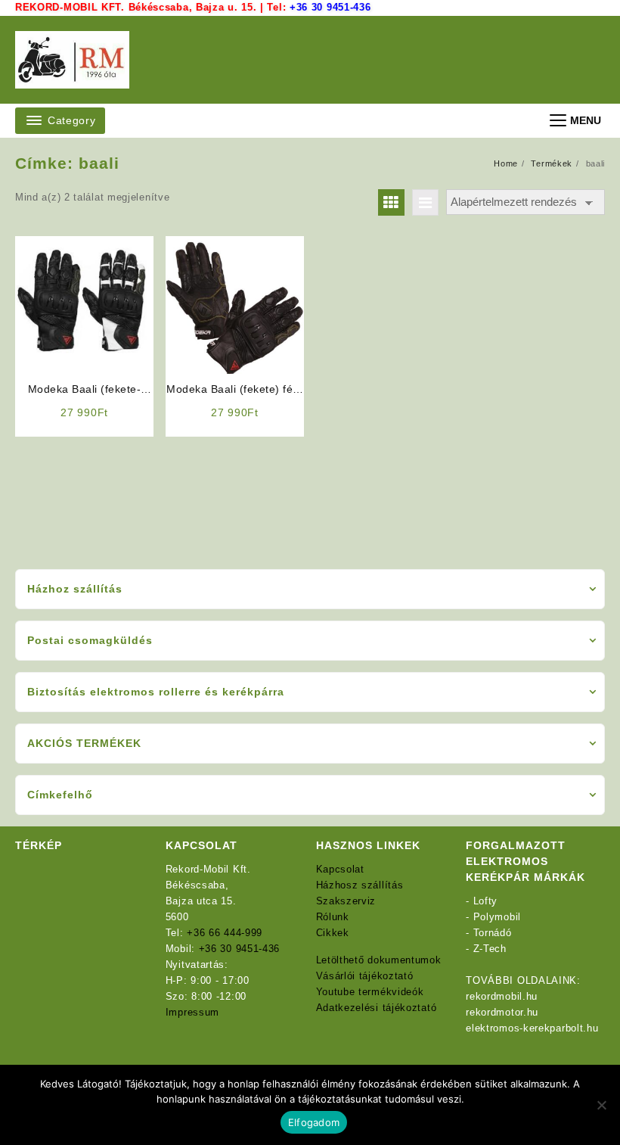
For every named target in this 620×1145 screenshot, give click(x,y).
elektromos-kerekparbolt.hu (532, 1028)
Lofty (485, 901)
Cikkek (332, 932)
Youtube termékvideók (370, 991)
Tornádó (492, 932)
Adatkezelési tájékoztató (376, 1007)
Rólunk (332, 917)
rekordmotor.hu (502, 1012)
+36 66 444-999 (224, 932)
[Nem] (601, 1104)
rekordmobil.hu (502, 996)
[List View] (425, 202)
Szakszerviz (346, 901)
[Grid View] (391, 202)
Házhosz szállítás (360, 885)
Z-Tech (490, 948)
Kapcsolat (340, 869)
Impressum (192, 1012)
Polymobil (497, 917)
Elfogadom (313, 1122)
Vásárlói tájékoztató (365, 976)
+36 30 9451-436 (330, 7)
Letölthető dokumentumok (379, 960)
